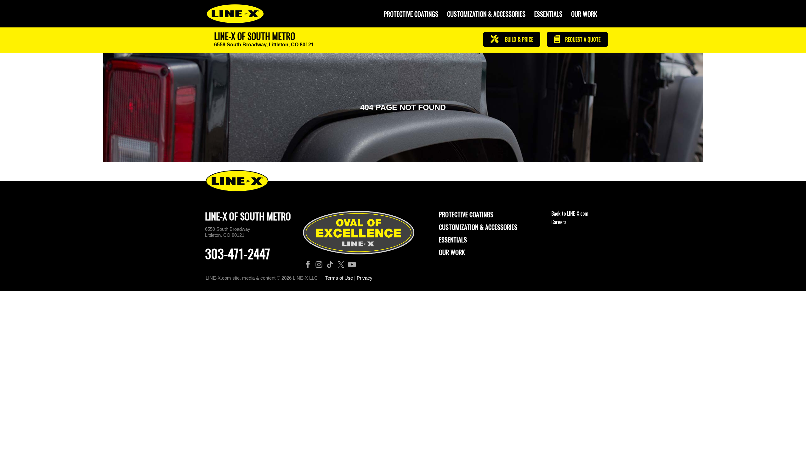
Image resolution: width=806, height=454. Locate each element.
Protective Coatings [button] (411, 14)
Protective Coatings (466, 214)
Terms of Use (339, 278)
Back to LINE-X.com (569, 213)
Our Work (584, 14)
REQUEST (582, 39)
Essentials (548, 14)
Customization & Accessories (478, 227)
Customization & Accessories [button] (486, 14)
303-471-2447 (237, 253)
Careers (558, 222)
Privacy (364, 278)
